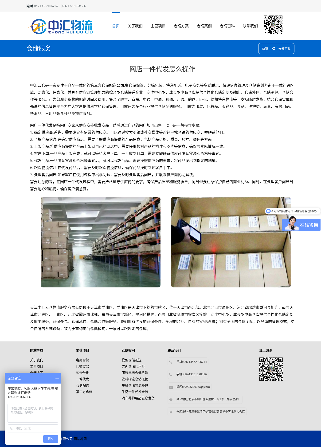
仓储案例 (204, 25)
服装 (199, 106)
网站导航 (36, 350)
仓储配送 (82, 385)
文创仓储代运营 (133, 366)
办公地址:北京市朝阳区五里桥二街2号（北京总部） (208, 399)
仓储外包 (251, 92)
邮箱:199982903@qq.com (193, 387)
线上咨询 (265, 350)
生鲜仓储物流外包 (135, 385)
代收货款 (82, 366)
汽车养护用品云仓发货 (138, 398)
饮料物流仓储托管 (135, 379)
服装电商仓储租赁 (135, 372)
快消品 (35, 113)
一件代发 (82, 379)
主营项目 (158, 25)
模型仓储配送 (131, 360)
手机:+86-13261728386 (191, 374)
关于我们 (135, 25)
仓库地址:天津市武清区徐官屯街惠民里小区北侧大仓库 (210, 412)
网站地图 (80, 438)
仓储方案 (181, 25)
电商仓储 (90, 328)
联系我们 (250, 25)
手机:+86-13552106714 (191, 362)
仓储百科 (227, 25)
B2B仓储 (82, 372)
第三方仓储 (84, 391)
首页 (116, 25)
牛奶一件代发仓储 (135, 391)
